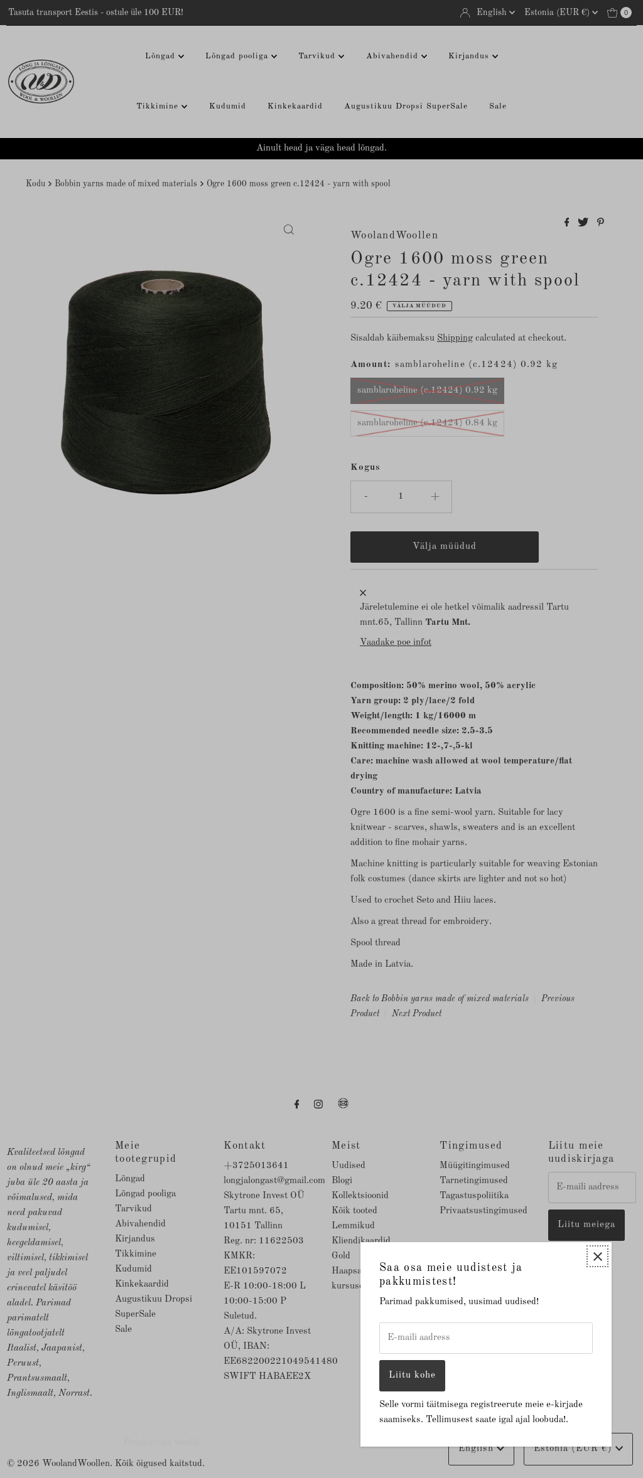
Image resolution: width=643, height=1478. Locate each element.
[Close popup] (597, 1256)
